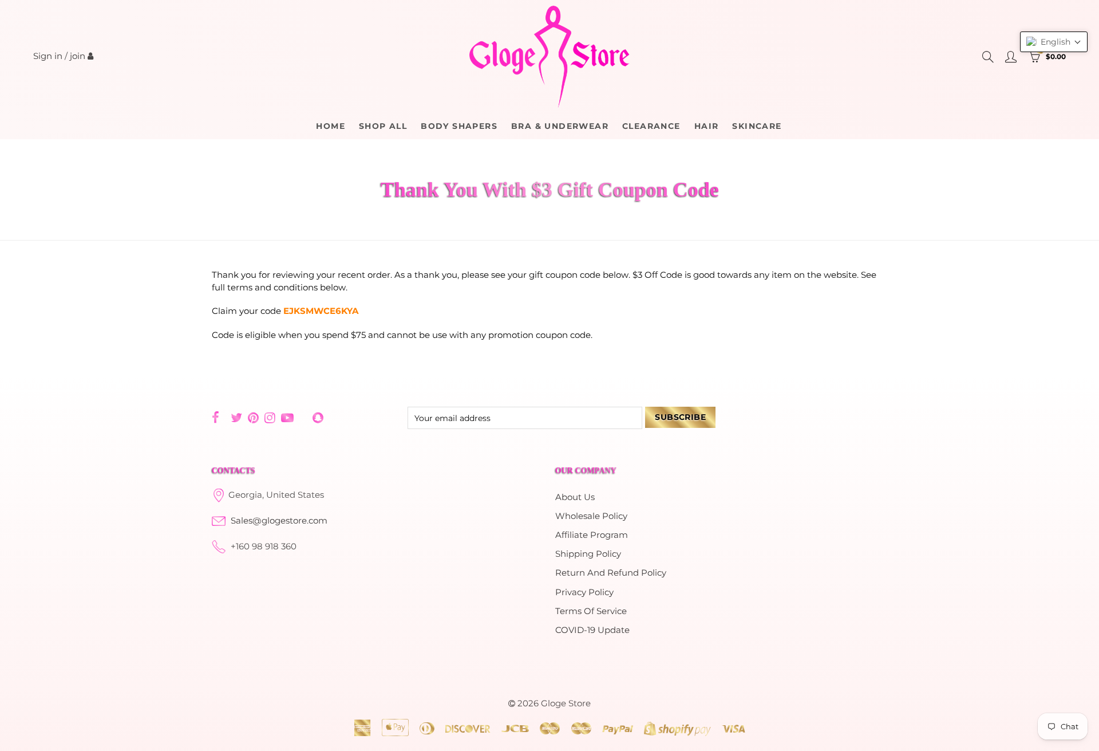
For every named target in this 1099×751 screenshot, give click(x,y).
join (77, 56)
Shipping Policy (588, 554)
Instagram (269, 417)
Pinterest (253, 417)
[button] (1054, 42)
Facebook (215, 417)
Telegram (303, 418)
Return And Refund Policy (610, 573)
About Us (575, 497)
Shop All (383, 126)
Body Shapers (459, 126)
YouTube (287, 417)
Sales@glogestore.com (279, 521)
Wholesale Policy (591, 516)
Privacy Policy (584, 592)
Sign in (47, 56)
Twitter (236, 417)
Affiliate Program (591, 535)
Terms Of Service (591, 611)
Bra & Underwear (559, 126)
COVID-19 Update (592, 630)
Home (330, 126)
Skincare (756, 126)
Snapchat (318, 417)
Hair (706, 126)
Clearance (651, 126)
